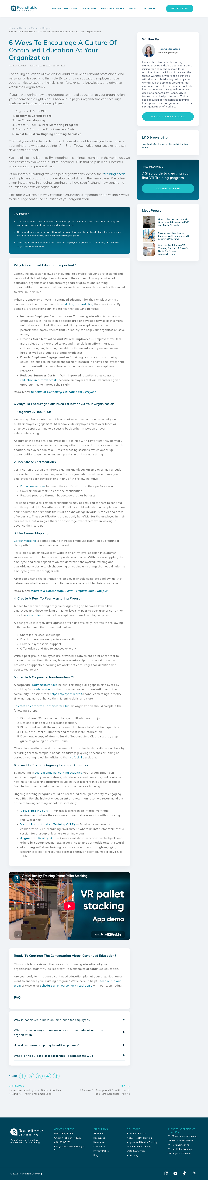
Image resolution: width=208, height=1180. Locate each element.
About (133, 8)
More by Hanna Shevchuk (168, 116)
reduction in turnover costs (39, 380)
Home (12, 28)
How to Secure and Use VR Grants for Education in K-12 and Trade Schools (174, 222)
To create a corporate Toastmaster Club (42, 706)
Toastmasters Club (44, 684)
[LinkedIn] (39, 1076)
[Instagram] (193, 1173)
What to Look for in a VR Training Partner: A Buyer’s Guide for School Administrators (173, 249)
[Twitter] (31, 1076)
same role (33, 615)
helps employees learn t (66, 694)
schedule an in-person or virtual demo (66, 985)
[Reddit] (48, 1076)
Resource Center (112, 8)
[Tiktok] (184, 1173)
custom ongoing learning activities (58, 772)
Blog (45, 28)
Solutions (89, 8)
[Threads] (56, 1076)
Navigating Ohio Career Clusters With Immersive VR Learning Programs (173, 236)
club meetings (43, 689)
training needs (114, 174)
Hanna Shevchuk (17, 66)
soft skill (76, 757)
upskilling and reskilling (77, 304)
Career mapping (25, 540)
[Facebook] (22, 1076)
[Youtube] (175, 1173)
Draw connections (32, 486)
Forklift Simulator (65, 8)
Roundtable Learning (30, 1173)
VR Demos (149, 8)
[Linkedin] (166, 1173)
